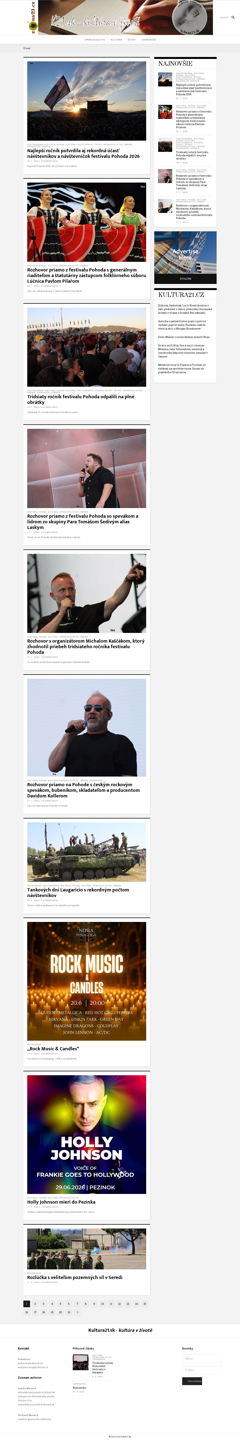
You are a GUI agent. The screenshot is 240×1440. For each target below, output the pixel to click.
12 (119, 1303)
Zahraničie (33, 146)
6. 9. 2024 (97, 1376)
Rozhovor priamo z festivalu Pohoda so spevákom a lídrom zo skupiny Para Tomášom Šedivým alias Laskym (82, 522)
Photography (85, 144)
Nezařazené (34, 1044)
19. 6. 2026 (33, 1054)
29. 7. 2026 (33, 161)
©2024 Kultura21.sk (120, 1436)
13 (128, 1303)
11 (111, 1303)
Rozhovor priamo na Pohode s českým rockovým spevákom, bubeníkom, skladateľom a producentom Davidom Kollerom (83, 790)
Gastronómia (35, 144)
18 (43, 1312)
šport (98, 144)
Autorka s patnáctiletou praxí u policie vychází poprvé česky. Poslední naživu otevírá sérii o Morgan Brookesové (182, 325)
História (50, 144)
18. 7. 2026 (33, 407)
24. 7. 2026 (33, 286)
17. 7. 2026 (33, 532)
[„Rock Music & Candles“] (86, 981)
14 (136, 1303)
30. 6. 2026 (33, 900)
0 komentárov (49, 161)
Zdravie (46, 146)
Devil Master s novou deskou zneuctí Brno (184, 337)
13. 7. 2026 (33, 801)
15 (145, 1303)
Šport (109, 391)
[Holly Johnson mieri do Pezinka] (86, 1134)
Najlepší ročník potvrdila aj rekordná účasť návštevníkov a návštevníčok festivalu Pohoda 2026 (83, 153)
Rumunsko (79, 1387)
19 (52, 1312)
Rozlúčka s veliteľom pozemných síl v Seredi (74, 1277)
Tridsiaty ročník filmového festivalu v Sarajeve (102, 1367)
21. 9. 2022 (78, 1392)
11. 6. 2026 (33, 1207)
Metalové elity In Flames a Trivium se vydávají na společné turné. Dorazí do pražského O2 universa (182, 368)
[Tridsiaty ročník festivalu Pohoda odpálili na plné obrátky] (86, 347)
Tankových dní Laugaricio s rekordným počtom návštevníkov (78, 893)
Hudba (60, 144)
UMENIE (128, 144)
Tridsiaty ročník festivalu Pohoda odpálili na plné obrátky (80, 400)
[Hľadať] (232, 17)
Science (99, 391)
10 (102, 1303)
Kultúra (70, 144)
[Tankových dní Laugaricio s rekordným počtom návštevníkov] (86, 852)
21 (69, 1312)
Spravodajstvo (113, 144)
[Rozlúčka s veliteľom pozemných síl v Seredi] (86, 1249)
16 (26, 1312)
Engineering (34, 886)
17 (35, 1312)
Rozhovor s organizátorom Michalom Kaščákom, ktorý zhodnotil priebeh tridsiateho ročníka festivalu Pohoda (86, 646)
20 (60, 1312)
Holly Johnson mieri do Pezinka (61, 1202)
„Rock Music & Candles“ (53, 1049)
